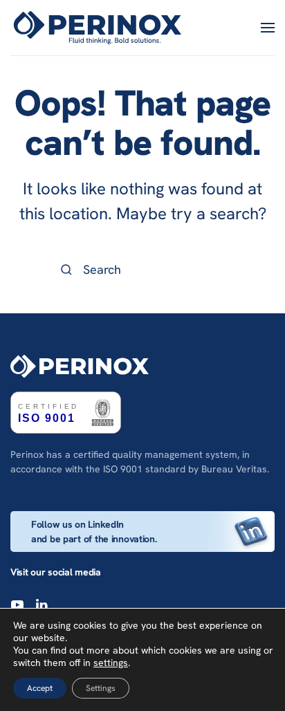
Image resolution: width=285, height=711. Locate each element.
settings (110, 662)
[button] (268, 27)
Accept (40, 688)
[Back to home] (99, 27)
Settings (101, 688)
